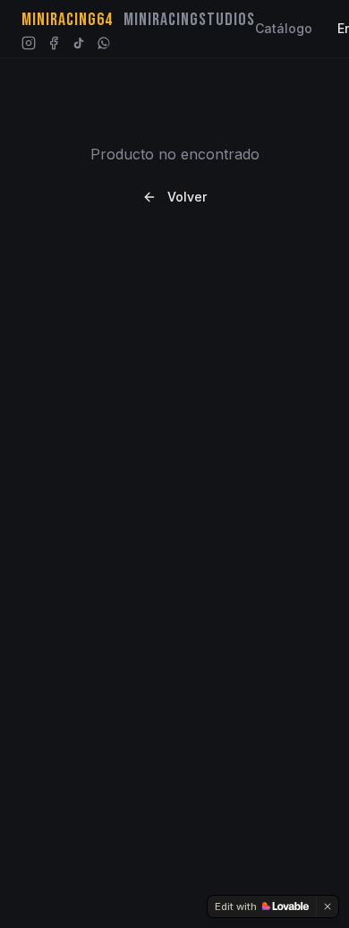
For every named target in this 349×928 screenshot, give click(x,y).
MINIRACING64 (67, 19)
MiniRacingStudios (189, 19)
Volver (187, 196)
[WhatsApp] (104, 43)
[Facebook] (54, 43)
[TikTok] (79, 43)
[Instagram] (28, 43)
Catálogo (283, 28)
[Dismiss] (327, 906)
